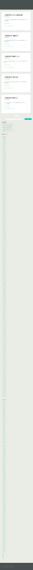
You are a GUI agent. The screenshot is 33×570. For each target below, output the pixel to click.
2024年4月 (4, 187)
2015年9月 (4, 366)
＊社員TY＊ (4, 533)
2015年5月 (4, 373)
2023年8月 (4, 201)
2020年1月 (4, 276)
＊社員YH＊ (4, 549)
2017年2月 (4, 337)
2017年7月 (4, 328)
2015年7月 (4, 370)
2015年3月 (4, 377)
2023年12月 (4, 194)
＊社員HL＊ (4, 418)
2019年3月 (4, 293)
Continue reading (6, 23)
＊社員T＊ (4, 521)
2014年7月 (4, 391)
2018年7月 (4, 307)
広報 (3, 554)
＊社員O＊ (4, 493)
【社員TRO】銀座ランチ (12, 56)
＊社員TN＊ (4, 528)
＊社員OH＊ (4, 495)
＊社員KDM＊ (4, 450)
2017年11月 (4, 321)
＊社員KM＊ (4, 453)
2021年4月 (4, 250)
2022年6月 (4, 225)
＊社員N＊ (4, 481)
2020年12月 (4, 257)
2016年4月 (4, 354)
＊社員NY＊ (4, 491)
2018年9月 (4, 304)
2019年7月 (4, 286)
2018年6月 (4, 309)
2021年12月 (4, 236)
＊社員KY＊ (4, 462)
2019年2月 (4, 295)
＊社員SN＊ (4, 509)
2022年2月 (4, 232)
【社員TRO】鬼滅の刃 (11, 36)
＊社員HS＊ (4, 420)
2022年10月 (4, 218)
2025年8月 (4, 159)
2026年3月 (4, 147)
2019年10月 (4, 281)
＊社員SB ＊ (4, 500)
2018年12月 (4, 298)
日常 (12, 46)
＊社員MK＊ (4, 474)
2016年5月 (4, 352)
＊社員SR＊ (4, 512)
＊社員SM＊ (4, 507)
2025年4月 (4, 166)
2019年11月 (4, 279)
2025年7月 (4, 161)
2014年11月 (4, 384)
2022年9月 (4, 220)
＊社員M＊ (4, 467)
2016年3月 (4, 356)
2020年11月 (4, 258)
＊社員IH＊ (4, 429)
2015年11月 (4, 363)
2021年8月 (4, 243)
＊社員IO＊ (4, 436)
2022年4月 (4, 229)
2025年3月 (4, 168)
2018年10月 (4, 302)
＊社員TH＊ (4, 523)
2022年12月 (4, 215)
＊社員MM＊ (4, 476)
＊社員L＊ (4, 465)
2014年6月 (4, 392)
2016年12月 (4, 340)
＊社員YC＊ (4, 547)
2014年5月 (4, 394)
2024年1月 (4, 192)
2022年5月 (4, 227)
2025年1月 (4, 171)
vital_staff (7, 16)
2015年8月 (4, 368)
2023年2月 (4, 211)
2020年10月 (4, 260)
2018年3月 (4, 314)
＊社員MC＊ (4, 469)
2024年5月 (4, 185)
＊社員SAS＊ (4, 498)
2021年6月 (4, 246)
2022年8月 (4, 222)
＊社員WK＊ (4, 538)
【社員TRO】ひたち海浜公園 (13, 15)
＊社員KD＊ (4, 448)
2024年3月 (4, 189)
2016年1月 (4, 359)
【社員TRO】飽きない (11, 98)
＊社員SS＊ (4, 514)
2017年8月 (4, 326)
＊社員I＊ (3, 425)
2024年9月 (4, 178)
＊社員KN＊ (4, 457)
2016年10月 (4, 344)
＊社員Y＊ (4, 545)
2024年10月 (4, 177)
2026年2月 (4, 149)
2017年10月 (4, 323)
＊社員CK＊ (4, 406)
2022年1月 (4, 234)
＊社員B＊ (4, 404)
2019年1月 (4, 297)
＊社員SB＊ (4, 502)
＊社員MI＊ (4, 472)
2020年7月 (4, 265)
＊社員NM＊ (4, 486)
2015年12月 (4, 361)
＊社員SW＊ (4, 519)
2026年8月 (4, 138)
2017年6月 (4, 330)
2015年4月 (4, 375)
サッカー (3, 552)
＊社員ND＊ (4, 483)
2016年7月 (4, 349)
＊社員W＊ (4, 537)
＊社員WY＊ (4, 542)
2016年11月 (4, 342)
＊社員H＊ (4, 415)
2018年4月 (4, 312)
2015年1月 (4, 380)
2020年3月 (4, 272)
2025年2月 (4, 170)
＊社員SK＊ (4, 505)
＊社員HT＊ (4, 422)
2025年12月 (4, 152)
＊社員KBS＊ (4, 446)
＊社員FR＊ (4, 413)
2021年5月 (4, 248)
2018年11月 (4, 300)
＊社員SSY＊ (4, 516)
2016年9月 (4, 345)
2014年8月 (4, 389)
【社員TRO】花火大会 (11, 77)
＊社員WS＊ (4, 540)
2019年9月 (4, 283)
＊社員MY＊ (4, 479)
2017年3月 (4, 335)
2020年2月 (4, 274)
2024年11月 (4, 175)
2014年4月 (4, 396)
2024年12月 (4, 173)
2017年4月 (4, 333)
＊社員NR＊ (4, 488)
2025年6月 (4, 163)
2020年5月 (4, 269)
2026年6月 (4, 142)
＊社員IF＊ (4, 427)
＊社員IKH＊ (4, 432)
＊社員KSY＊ (4, 460)
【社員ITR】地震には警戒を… (7, 127)
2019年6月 (4, 288)
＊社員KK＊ (4, 451)
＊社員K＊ (4, 443)
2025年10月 (4, 156)
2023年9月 (4, 199)
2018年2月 (4, 316)
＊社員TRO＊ (10, 46)
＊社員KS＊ (4, 458)
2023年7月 (4, 203)
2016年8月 (4, 347)
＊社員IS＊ (4, 439)
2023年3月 (4, 210)
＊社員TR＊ (4, 530)
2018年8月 (4, 305)
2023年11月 (4, 196)
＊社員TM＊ (4, 526)
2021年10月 (4, 239)
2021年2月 (4, 253)
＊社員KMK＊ (4, 455)
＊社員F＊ (4, 408)
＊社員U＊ (4, 535)
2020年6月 (4, 267)
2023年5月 (4, 206)
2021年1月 (4, 255)
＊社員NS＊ (4, 490)
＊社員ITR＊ (4, 441)
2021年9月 (4, 241)
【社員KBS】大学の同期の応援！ (7, 125)
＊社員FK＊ (4, 411)
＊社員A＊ (4, 401)
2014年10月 (4, 385)
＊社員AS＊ (4, 403)
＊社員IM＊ (4, 434)
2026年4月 (4, 145)
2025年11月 (4, 154)
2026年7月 (4, 140)
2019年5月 (4, 290)
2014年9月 (4, 387)
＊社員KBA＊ (4, 444)
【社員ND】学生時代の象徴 (6, 129)
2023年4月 (4, 208)
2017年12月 (4, 319)
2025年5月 (4, 164)
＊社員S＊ (4, 497)
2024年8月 (4, 180)
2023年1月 (4, 213)
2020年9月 (4, 262)
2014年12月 (4, 382)
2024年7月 (4, 182)
